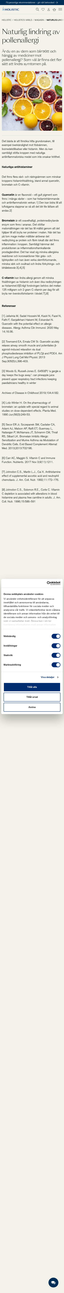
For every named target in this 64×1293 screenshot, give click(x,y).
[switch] (56, 645)
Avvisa (32, 707)
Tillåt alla (32, 687)
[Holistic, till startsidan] (10, 9)
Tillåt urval (32, 697)
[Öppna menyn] (60, 9)
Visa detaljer (47, 677)
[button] (43, 9)
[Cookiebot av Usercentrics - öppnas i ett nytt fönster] (46, 583)
